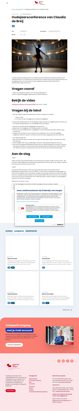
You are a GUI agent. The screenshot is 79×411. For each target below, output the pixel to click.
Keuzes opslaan (39, 220)
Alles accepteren (33, 216)
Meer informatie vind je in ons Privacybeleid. (28, 201)
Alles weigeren (46, 216)
